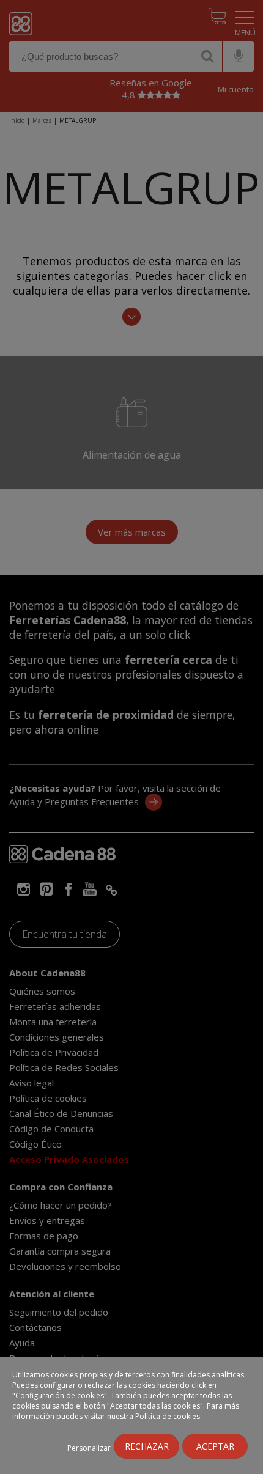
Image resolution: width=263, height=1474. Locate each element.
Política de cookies (167, 1416)
